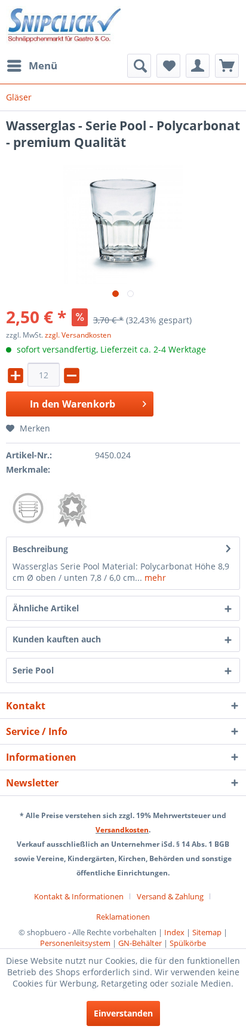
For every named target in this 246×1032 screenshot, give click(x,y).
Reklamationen (123, 916)
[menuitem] (31, 66)
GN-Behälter (140, 943)
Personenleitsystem (75, 943)
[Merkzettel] (168, 66)
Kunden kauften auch (57, 639)
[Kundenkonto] (198, 66)
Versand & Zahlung (170, 896)
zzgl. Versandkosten (78, 335)
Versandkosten (122, 830)
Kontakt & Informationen (79, 896)
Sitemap (207, 932)
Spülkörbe (188, 943)
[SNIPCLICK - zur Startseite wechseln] (64, 27)
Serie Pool (33, 670)
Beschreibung (40, 549)
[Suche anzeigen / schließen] (139, 66)
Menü (43, 65)
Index (174, 932)
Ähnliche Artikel (46, 608)
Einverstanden (123, 1013)
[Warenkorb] (227, 66)
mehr (154, 577)
